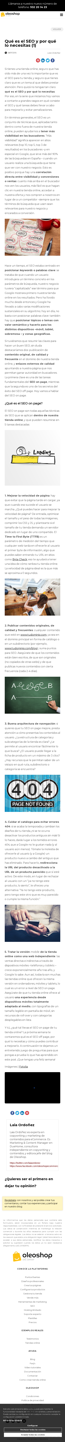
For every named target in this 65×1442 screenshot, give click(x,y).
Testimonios (33, 1338)
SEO (32, 1306)
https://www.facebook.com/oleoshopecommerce (32, 1166)
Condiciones (32, 1396)
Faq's (32, 1363)
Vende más (32, 1297)
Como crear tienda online (32, 1380)
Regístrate (10, 1200)
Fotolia (23, 1066)
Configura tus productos (32, 1289)
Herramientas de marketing (32, 1302)
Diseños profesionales (32, 1281)
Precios (32, 1322)
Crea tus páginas (32, 1285)
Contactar (32, 1375)
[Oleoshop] (9, 14)
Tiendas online (32, 1343)
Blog (32, 1359)
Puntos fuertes (32, 1277)
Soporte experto (32, 1314)
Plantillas (32, 1318)
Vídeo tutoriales (32, 1367)
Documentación (32, 1371)
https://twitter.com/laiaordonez (25, 1163)
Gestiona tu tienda (32, 1293)
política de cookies (12, 1420)
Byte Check (19, 559)
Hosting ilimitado (32, 1310)
